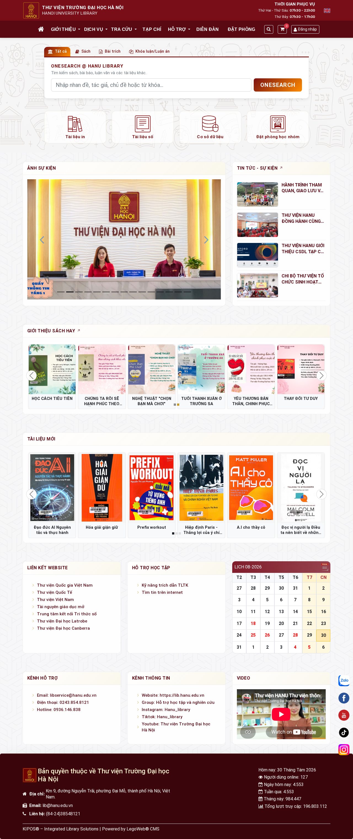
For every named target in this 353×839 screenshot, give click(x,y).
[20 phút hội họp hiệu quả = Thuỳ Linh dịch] (251, 488)
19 (267, 623)
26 (267, 635)
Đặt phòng (241, 29)
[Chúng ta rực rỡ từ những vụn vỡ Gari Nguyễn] (52, 488)
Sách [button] (85, 51)
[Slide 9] (142, 292)
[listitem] (75, 127)
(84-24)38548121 (63, 813)
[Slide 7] (124, 292)
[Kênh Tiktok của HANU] (343, 732)
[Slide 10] (151, 292)
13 (281, 611)
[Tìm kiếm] (268, 29)
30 (281, 588)
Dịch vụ (93, 29)
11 (253, 611)
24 (239, 635)
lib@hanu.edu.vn (57, 805)
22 (309, 623)
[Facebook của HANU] (343, 698)
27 (239, 588)
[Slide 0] (61, 292)
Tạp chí (152, 29)
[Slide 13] (178, 292)
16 (323, 611)
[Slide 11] (160, 292)
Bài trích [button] (113, 51)
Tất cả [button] (61, 51)
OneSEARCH (277, 85)
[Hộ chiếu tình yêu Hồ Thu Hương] (201, 488)
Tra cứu (121, 29)
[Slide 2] (79, 292)
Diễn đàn (207, 29)
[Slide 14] (187, 292)
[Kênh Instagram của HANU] (343, 749)
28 (253, 588)
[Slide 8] (133, 292)
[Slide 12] (169, 292)
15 (309, 611)
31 (295, 588)
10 (239, 611)
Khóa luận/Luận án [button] (152, 51)
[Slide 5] (106, 292)
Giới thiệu (63, 29)
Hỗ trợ (177, 29)
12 (267, 611)
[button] (79, 29)
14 (295, 611)
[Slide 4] (97, 292)
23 (323, 623)
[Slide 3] (88, 292)
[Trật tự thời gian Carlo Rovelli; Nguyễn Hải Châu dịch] (151, 488)
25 (253, 635)
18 (253, 623)
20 (281, 623)
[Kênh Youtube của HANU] (343, 715)
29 (267, 588)
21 (295, 623)
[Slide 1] (70, 292)
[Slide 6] (115, 292)
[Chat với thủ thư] (343, 680)
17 (239, 623)
